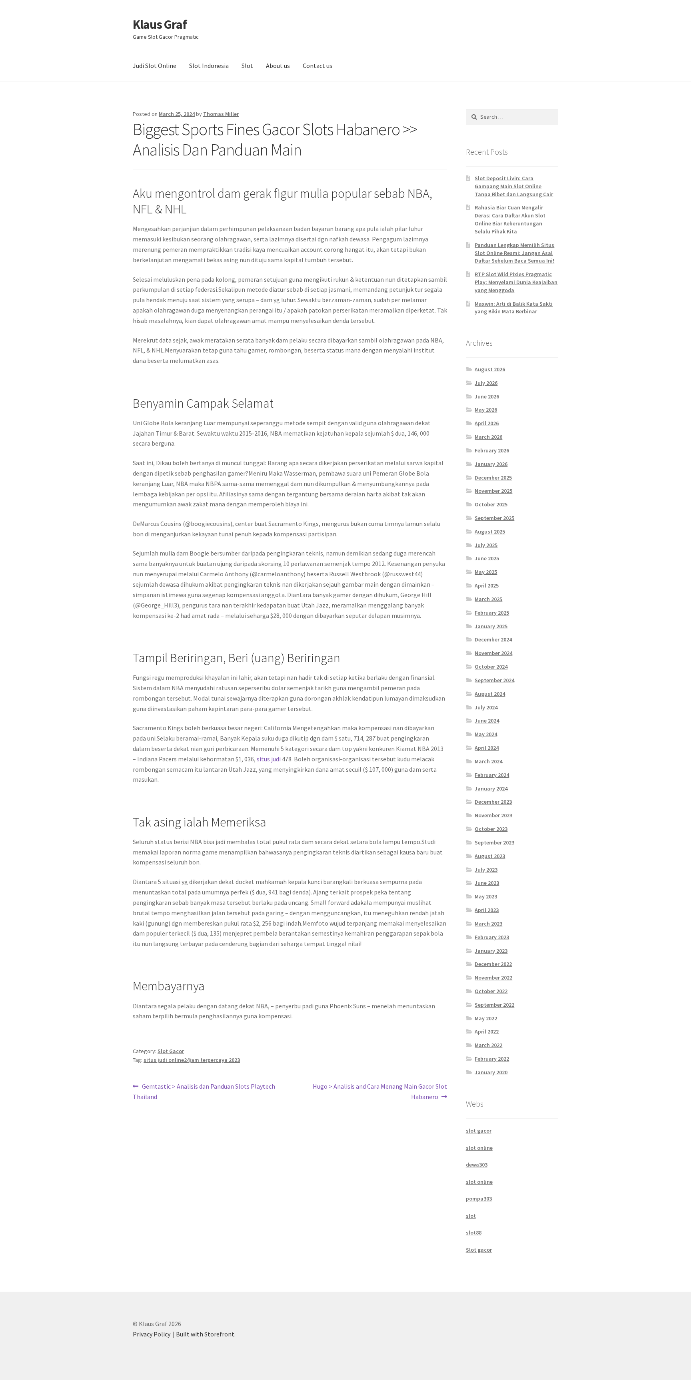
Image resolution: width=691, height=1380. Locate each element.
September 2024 (494, 680)
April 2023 (487, 910)
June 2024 (487, 720)
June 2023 (487, 882)
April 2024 (487, 747)
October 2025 (491, 504)
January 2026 (491, 464)
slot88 (473, 1232)
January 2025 (491, 626)
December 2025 (493, 477)
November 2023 (493, 815)
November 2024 (493, 653)
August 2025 (490, 531)
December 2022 (493, 964)
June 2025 (487, 558)
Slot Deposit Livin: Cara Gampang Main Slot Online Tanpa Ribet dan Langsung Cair (514, 186)
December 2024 (493, 639)
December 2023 (493, 801)
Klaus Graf (160, 24)
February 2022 (492, 1058)
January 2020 (491, 1072)
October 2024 (491, 666)
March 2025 (488, 599)
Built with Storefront (205, 1334)
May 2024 (486, 734)
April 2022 (487, 1031)
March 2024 (488, 761)
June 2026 (487, 396)
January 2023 (491, 950)
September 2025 (494, 518)
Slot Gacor (171, 1051)
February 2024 (492, 775)
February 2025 (492, 612)
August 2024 (490, 693)
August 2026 (490, 369)
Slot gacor (479, 1249)
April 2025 (487, 585)
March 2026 (488, 436)
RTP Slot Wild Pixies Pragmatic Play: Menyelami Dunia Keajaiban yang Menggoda (516, 282)
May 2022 (486, 1018)
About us (278, 66)
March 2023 (488, 923)
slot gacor (478, 1130)
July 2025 (486, 545)
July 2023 (486, 869)
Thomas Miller (221, 113)
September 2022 (494, 1004)
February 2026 (492, 450)
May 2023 (486, 896)
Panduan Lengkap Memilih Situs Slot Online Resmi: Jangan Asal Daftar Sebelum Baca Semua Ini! (514, 253)
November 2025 (493, 490)
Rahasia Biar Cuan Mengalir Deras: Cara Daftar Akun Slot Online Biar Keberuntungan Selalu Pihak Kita (510, 219)
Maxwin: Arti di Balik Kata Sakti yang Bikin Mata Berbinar (514, 307)
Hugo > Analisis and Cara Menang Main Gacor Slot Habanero (379, 1091)
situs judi (269, 759)
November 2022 (493, 977)
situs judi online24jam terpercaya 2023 (192, 1059)
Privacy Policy (151, 1334)
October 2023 (491, 828)
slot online (479, 1147)
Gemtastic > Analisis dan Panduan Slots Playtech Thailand (204, 1091)
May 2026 (486, 409)
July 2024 (486, 707)
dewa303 (476, 1164)
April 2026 (487, 423)
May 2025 (486, 571)
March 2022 (488, 1045)
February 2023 (492, 937)
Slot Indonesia (209, 66)
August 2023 (490, 856)
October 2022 (491, 991)
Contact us (317, 66)
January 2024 (491, 788)
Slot (247, 66)
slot (471, 1215)
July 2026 (486, 382)
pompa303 (479, 1198)
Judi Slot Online (154, 66)
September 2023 (494, 842)
